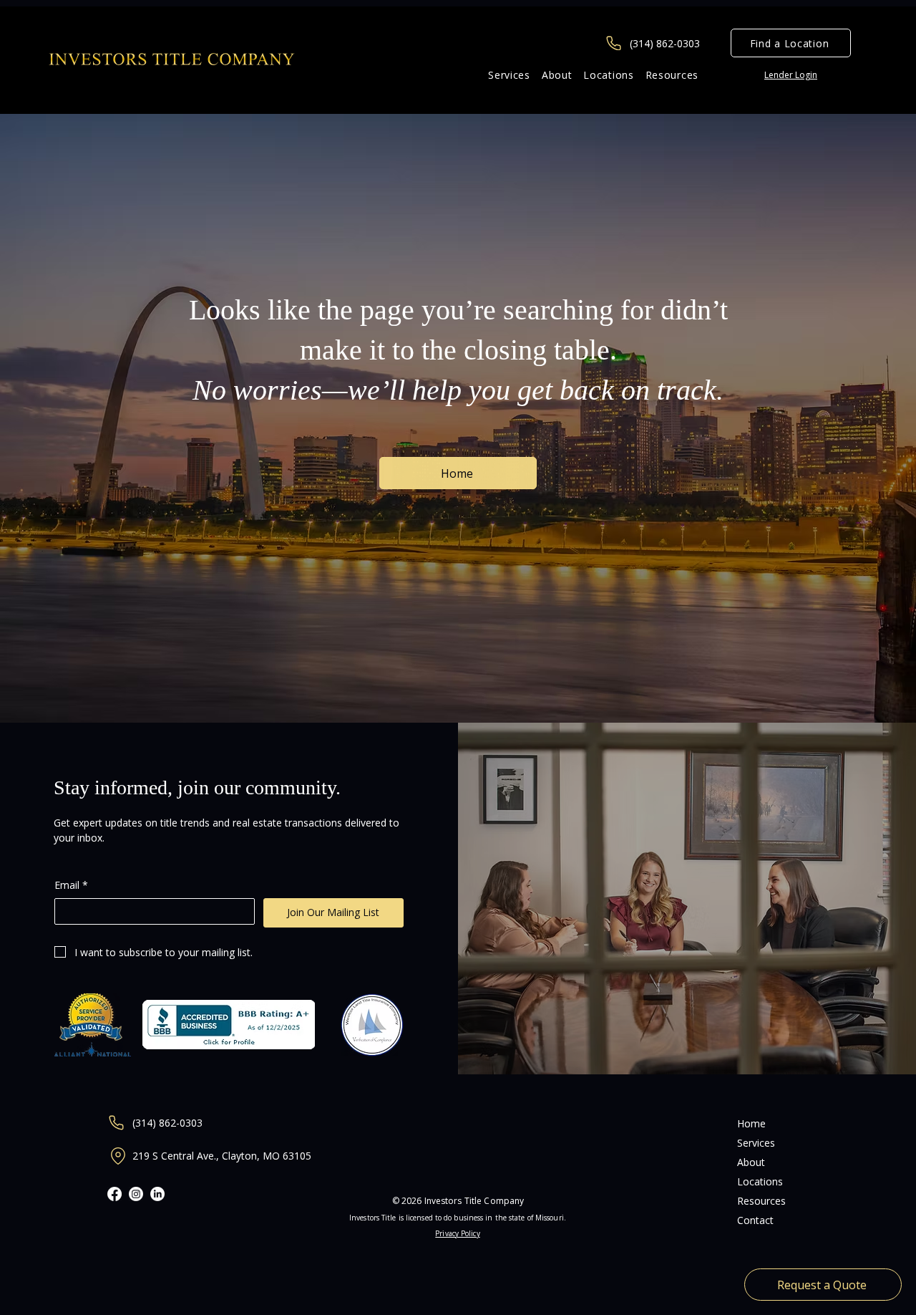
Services (756, 1143)
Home (751, 1123)
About (751, 1162)
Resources (761, 1201)
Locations (760, 1181)
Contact (755, 1220)
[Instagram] (136, 1194)
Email (71, 885)
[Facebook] (114, 1194)
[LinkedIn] (157, 1194)
